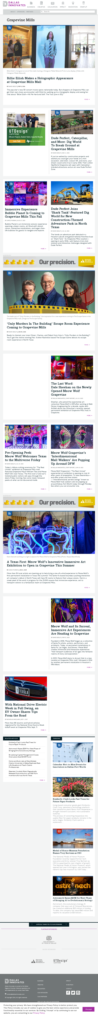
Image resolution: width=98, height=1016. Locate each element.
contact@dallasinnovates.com (15, 994)
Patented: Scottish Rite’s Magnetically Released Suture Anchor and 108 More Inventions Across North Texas (23, 773)
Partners (29, 12)
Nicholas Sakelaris (13, 719)
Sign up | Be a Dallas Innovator (48, 1002)
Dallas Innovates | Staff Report (63, 398)
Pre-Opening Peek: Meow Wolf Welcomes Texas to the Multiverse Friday (25, 456)
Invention (73, 7)
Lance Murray (11, 220)
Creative (41, 7)
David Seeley (13, 86)
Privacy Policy (39, 1013)
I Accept (88, 1009)
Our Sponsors (43, 992)
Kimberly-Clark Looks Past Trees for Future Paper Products (22, 743)
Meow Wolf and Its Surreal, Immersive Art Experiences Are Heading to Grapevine (71, 630)
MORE (86, 99)
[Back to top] (90, 1002)
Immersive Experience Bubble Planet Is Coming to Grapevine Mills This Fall (24, 213)
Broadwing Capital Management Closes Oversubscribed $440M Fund (24, 756)
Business (31, 7)
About (12, 12)
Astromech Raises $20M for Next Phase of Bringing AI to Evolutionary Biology (24, 750)
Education (52, 7)
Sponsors (21, 12)
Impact (63, 7)
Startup (83, 7)
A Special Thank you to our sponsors (49, 924)
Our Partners (42, 996)
